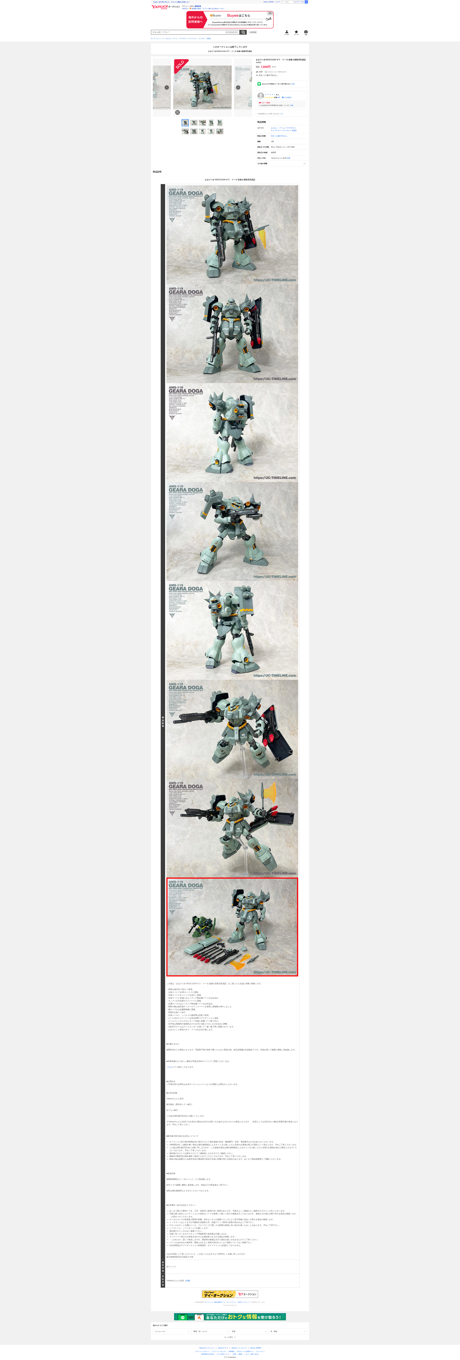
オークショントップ (157, 38)
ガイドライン (260, 1351)
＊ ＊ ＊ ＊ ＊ (270, 95)
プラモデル (182, 38)
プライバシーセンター (219, 1351)
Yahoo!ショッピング (239, 1348)
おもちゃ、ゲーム (171, 38)
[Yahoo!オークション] (166, 6)
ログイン (185, 8)
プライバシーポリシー (202, 1351)
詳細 (293, 84)
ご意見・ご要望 (237, 1354)
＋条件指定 (252, 32)
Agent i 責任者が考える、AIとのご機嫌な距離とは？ (171, 2)
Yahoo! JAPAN (268, 2)
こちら (281, 114)
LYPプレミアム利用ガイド (245, 1351)
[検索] (306, 1)
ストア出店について (223, 1354)
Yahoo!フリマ (223, 1348)
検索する (243, 32)
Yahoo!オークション (206, 1348)
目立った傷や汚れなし (279, 136)
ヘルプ (277, 2)
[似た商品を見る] (177, 112)
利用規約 (231, 1351)
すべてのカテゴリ (231, 32)
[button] (281, 163)
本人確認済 (287, 97)
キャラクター (192, 38)
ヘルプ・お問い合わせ (251, 1354)
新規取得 (198, 6)
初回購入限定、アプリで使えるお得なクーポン (208, 8)
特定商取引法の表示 (207, 1354)
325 (278, 97)
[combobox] (188, 32)
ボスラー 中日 (299, 2)
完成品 (209, 38)
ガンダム (202, 38)
